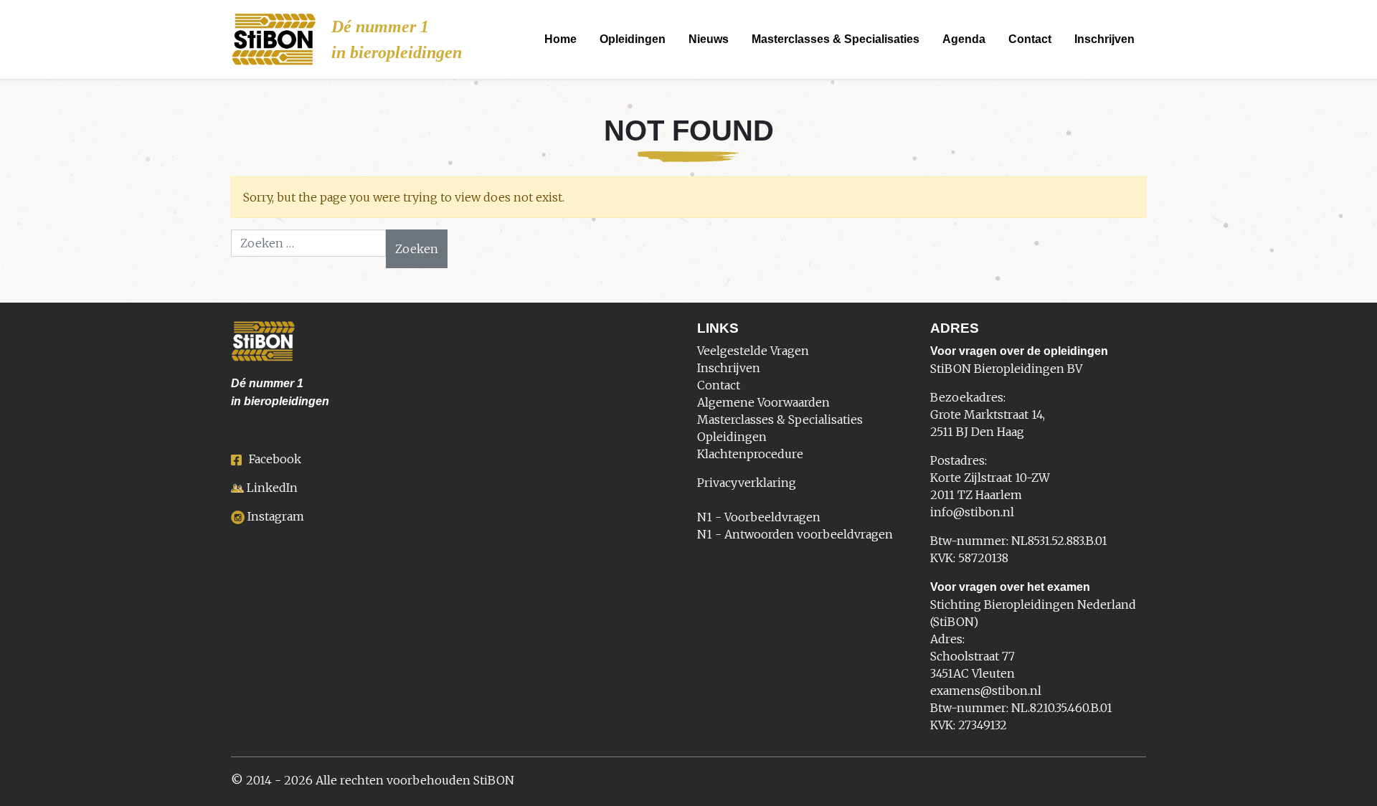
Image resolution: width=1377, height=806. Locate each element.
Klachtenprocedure (750, 454)
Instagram (275, 516)
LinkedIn (272, 487)
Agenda (963, 39)
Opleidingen (633, 39)
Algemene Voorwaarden (763, 402)
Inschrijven (1104, 39)
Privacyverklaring (746, 482)
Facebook (275, 459)
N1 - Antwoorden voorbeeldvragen (795, 534)
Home (560, 39)
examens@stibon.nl (985, 690)
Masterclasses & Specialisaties (835, 39)
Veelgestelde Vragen (753, 350)
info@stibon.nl (972, 512)
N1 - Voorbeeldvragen (758, 517)
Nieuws (708, 39)
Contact (1029, 39)
